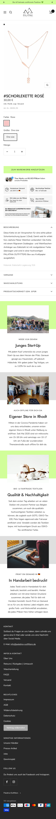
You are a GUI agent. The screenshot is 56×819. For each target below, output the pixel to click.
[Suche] (10, 12)
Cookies (7, 721)
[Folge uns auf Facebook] (7, 781)
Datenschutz (9, 715)
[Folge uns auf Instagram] (13, 781)
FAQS (6, 674)
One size (10, 136)
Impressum (9, 699)
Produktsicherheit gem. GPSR (20, 291)
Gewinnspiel (9, 759)
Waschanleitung (13, 283)
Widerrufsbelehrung (13, 710)
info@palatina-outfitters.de (23, 644)
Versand (8, 275)
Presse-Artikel (10, 748)
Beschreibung (11, 227)
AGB (6, 704)
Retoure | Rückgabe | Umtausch (18, 663)
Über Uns (8, 658)
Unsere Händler (11, 743)
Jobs (6, 753)
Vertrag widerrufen (16, 727)
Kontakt (7, 685)
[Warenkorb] (50, 12)
